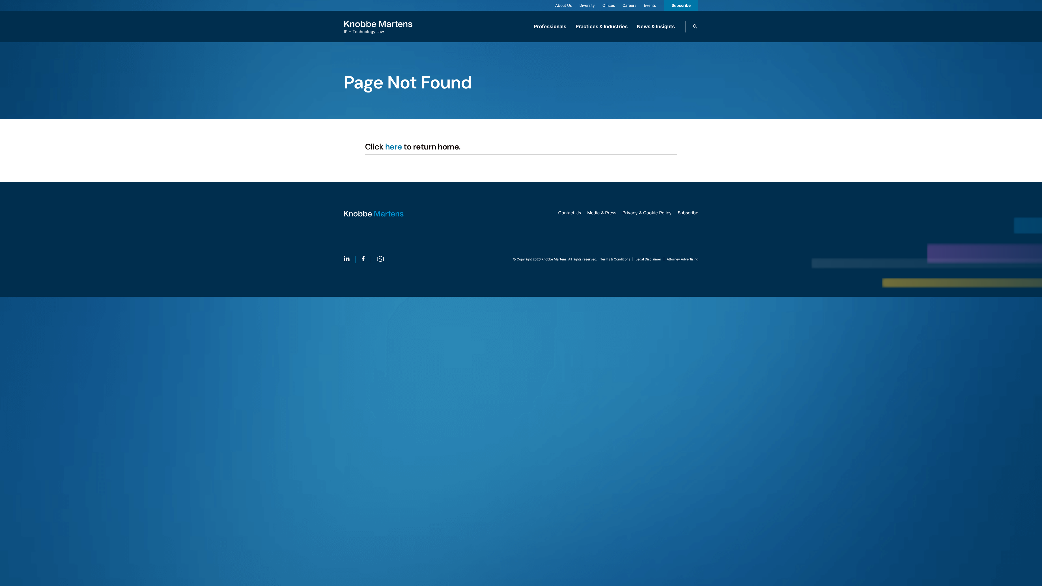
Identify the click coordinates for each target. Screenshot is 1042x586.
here (393, 146)
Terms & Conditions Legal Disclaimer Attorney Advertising (649, 259)
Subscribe (681, 5)
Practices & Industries (602, 26)
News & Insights (656, 26)
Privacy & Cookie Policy (647, 212)
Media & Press (601, 212)
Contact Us (569, 212)
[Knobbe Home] (374, 213)
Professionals (550, 26)
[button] (695, 27)
